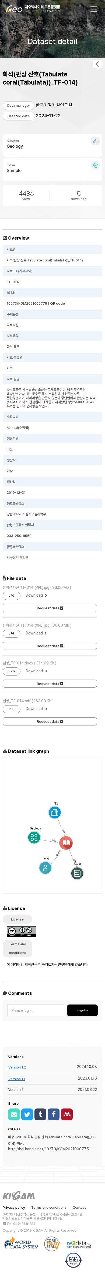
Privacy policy (14, 1207)
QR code (57, 303)
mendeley (67, 1114)
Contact (79, 1207)
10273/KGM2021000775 (27, 303)
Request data (48, 608)
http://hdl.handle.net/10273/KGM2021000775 (48, 1149)
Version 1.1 (16, 1079)
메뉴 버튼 (94, 9)
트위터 (27, 1114)
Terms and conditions (48, 1207)
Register (82, 1010)
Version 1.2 (17, 1067)
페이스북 (54, 1114)
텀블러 (40, 1114)
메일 (14, 1114)
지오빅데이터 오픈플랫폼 (38, 10)
